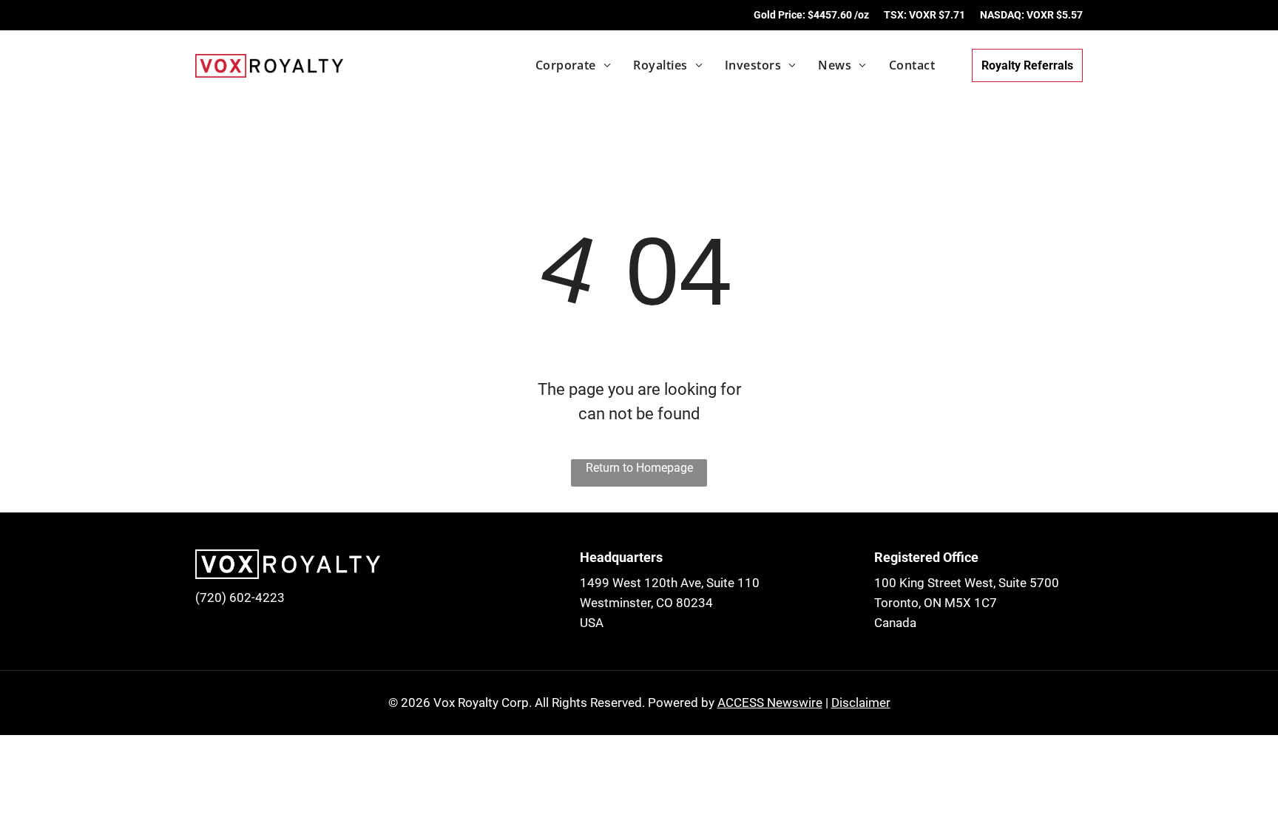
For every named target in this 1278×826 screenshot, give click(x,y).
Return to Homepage (639, 468)
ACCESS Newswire (769, 702)
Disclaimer (860, 702)
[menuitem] (562, 65)
